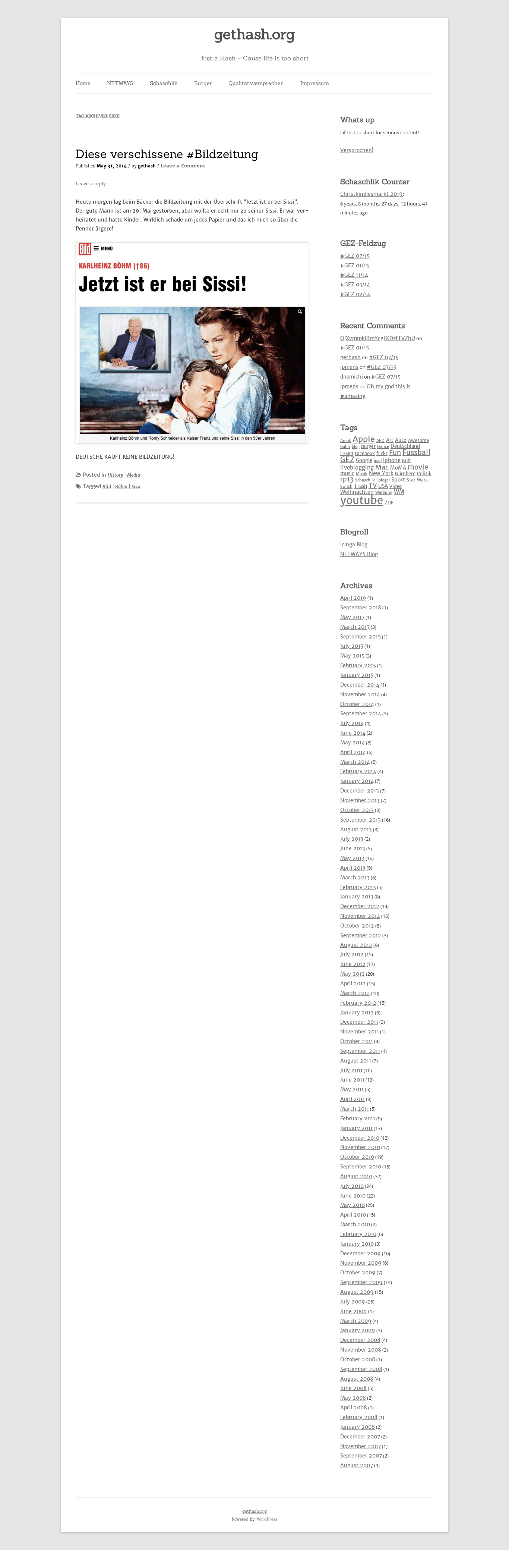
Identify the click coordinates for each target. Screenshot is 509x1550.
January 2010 (357, 1243)
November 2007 (360, 1446)
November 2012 (360, 916)
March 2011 (354, 1108)
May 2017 (352, 617)
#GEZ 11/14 (354, 275)
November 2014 (360, 694)
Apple (363, 439)
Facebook (365, 453)
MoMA (398, 468)
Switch (346, 486)
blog (356, 446)
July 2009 (352, 1301)
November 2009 (361, 1262)
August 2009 (357, 1292)
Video (395, 486)
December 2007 (360, 1436)
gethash (147, 166)
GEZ (347, 459)
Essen (346, 453)
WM (399, 491)
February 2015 (358, 665)
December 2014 (359, 684)
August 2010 (356, 1176)
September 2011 (360, 1051)
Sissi (136, 486)
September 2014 (360, 713)
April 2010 (353, 1214)
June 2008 (353, 1388)
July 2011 (351, 1070)
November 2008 (360, 1349)
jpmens (349, 367)
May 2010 (352, 1205)
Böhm (121, 486)
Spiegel (383, 480)
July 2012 (352, 954)
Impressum (314, 83)
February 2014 (358, 771)
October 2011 (356, 1041)
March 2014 (355, 762)
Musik (361, 473)
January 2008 (357, 1427)
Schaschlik (164, 83)
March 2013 (355, 877)
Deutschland (405, 446)
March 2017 (355, 627)
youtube (361, 500)
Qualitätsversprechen (256, 83)
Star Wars (417, 480)
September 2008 (361, 1369)
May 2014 (352, 742)
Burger (203, 83)
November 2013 (360, 800)
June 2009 (353, 1311)
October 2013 (357, 810)
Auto (401, 440)
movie (418, 466)
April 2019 (353, 597)
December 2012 (359, 906)
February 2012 (358, 1003)
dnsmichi (351, 376)
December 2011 (359, 1022)
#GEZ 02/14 (355, 294)
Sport (398, 479)
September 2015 (360, 636)
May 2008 (353, 1397)
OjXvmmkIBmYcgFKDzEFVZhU (377, 338)
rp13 (347, 479)
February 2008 (358, 1417)
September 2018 (360, 607)
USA (383, 486)
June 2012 (353, 964)
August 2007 (356, 1465)
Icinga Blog (353, 544)
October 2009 (358, 1272)
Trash (360, 486)
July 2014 (352, 723)
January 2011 (356, 1128)
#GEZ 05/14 (355, 284)
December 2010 (359, 1138)
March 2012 (355, 993)
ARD (380, 440)
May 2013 (352, 858)
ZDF (389, 502)
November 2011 (359, 1031)
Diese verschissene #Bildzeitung (167, 153)
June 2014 (353, 732)
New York (381, 473)
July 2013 (351, 838)
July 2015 (351, 646)
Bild (106, 486)
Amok (345, 440)
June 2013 (352, 848)
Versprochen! (356, 150)
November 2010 (360, 1147)
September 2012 (360, 935)
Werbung (383, 492)
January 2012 (357, 1012)
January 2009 (357, 1330)
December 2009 (360, 1253)
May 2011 (352, 1089)
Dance (383, 446)
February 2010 (358, 1234)
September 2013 (360, 819)
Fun (395, 452)
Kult (406, 460)
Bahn (345, 446)
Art (389, 440)
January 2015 (356, 675)
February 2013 (358, 887)
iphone (392, 460)
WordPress (266, 1519)
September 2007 (361, 1455)
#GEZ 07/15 (355, 255)
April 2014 (353, 752)
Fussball (416, 452)
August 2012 (356, 945)
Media (133, 475)
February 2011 (357, 1118)
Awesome (418, 440)
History (115, 475)
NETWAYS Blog (359, 554)
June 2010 (353, 1195)
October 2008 (357, 1359)
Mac (382, 467)
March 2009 (356, 1321)
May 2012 (352, 973)
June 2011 (352, 1079)
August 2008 (356, 1378)
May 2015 (352, 655)
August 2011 (355, 1060)
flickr (382, 453)
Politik (424, 473)
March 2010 (355, 1224)
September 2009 (361, 1282)
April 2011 (352, 1099)
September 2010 (360, 1166)
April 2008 (353, 1407)
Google (364, 460)
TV (373, 485)
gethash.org (254, 34)
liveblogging (357, 467)
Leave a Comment (183, 166)
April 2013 (353, 868)
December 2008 (360, 1340)
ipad (378, 460)
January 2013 (356, 896)
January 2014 (357, 781)
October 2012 (357, 925)
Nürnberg (405, 473)
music (347, 473)
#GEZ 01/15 (354, 265)
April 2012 (353, 983)
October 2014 (357, 704)
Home (83, 83)
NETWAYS (120, 83)
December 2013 (359, 790)
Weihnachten (357, 492)
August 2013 (356, 829)
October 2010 (357, 1157)
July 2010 (352, 1186)
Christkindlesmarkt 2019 (371, 194)
